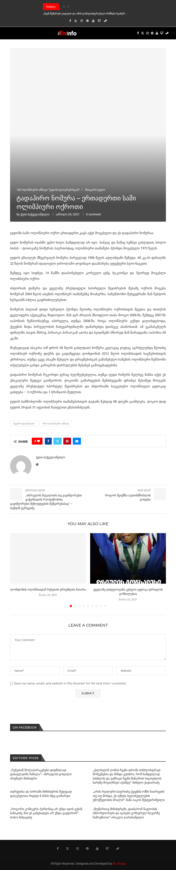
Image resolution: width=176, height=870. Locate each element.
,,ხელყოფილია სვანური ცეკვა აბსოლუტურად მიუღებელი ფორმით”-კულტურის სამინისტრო (99, 13)
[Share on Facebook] (48, 441)
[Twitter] (75, 21)
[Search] (174, 33)
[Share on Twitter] (57, 441)
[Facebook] (70, 20)
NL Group (119, 863)
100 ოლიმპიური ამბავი (55, 423)
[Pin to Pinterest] (67, 441)
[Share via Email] (77, 441)
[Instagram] (81, 20)
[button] (64, 6)
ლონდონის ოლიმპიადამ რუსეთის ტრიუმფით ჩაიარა (48, 589)
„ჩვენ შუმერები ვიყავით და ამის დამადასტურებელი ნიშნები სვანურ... (85, 6)
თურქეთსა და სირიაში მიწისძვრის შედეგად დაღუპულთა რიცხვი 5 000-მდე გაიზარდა (41, 794)
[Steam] (105, 20)
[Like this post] (38, 441)
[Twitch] (99, 20)
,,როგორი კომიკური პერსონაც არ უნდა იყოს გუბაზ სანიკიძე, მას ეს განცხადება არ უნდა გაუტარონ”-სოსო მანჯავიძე (46, 813)
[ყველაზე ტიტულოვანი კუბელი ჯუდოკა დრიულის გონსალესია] (128, 558)
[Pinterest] (87, 20)
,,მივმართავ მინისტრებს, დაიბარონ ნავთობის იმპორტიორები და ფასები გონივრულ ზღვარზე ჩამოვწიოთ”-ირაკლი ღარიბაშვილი (126, 813)
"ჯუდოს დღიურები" (24, 423)
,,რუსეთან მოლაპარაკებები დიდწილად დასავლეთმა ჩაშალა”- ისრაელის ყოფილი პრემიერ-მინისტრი (41, 774)
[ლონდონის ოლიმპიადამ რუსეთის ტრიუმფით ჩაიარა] (48, 558)
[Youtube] (93, 20)
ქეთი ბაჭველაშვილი (34, 214)
